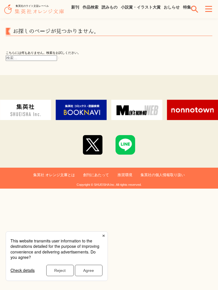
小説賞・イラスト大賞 (141, 7)
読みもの (110, 7)
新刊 (75, 7)
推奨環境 (125, 175)
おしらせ (172, 7)
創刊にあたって (96, 175)
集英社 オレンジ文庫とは (54, 175)
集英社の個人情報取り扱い (163, 175)
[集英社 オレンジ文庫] (35, 11)
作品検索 (90, 7)
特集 (187, 7)
